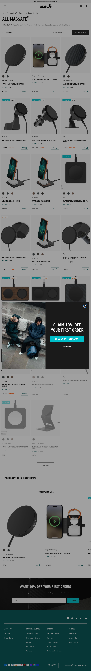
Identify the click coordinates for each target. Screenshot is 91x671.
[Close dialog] (85, 305)
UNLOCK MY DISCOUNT (67, 339)
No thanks (67, 346)
